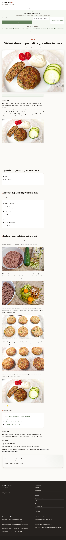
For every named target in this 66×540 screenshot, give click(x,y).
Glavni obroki (4, 8)
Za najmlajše (29, 8)
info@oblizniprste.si (6, 492)
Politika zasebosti (38, 500)
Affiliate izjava (37, 511)
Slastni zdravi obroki (10, 36)
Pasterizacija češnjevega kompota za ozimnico (51, 527)
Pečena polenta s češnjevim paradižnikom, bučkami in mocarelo (15, 528)
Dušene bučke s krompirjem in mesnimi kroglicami (17, 416)
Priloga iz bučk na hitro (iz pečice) (13, 419)
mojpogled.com (38, 490)
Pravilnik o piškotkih (39, 506)
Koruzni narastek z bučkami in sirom (14, 424)
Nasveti (35, 8)
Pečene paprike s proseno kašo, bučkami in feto (12, 519)
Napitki (19, 8)
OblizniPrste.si (5, 487)
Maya (26, 47)
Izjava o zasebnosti (39, 508)
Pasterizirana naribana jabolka (30, 28)
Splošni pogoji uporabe (39, 498)
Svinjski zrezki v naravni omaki (45, 519)
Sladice (15, 8)
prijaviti (22, 463)
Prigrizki (11, 8)
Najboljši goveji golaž (60, 28)
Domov (3, 36)
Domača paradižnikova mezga (18, 28)
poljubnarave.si (38, 492)
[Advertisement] (23, 154)
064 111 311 (4, 493)
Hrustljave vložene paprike (33, 31)
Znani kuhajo (40, 8)
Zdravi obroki (23, 8)
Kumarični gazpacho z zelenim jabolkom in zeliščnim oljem (14, 521)
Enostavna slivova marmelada (7, 28)
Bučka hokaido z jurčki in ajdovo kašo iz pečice (16, 421)
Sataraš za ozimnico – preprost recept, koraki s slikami (46, 28)
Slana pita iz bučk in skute (46, 529)
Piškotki (36, 503)
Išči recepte (61, 3)
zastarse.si (37, 487)
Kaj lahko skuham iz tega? (57, 20)
